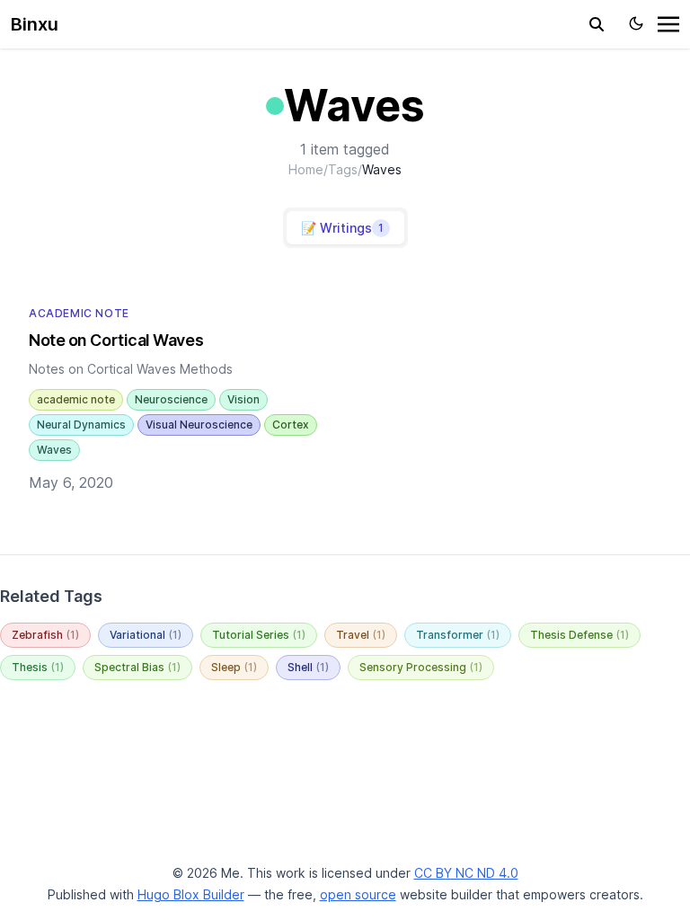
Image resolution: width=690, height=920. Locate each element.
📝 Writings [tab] (342, 227)
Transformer (458, 634)
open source (358, 894)
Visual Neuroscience (199, 424)
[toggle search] (597, 24)
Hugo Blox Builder (190, 894)
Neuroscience (171, 399)
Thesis (38, 667)
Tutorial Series (258, 634)
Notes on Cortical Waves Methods (131, 368)
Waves (54, 449)
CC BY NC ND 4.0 (466, 872)
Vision (243, 399)
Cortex (290, 424)
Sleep (234, 667)
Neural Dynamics (81, 424)
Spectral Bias (137, 667)
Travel (360, 634)
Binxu (34, 24)
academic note (76, 399)
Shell (308, 667)
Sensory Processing (420, 667)
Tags (343, 169)
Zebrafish (45, 634)
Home (305, 169)
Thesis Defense (579, 634)
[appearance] (636, 23)
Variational (145, 634)
